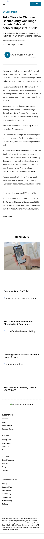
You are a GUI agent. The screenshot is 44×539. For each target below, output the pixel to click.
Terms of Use (6, 443)
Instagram (5, 467)
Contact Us (5, 446)
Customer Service (7, 429)
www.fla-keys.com (31, 209)
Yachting (5, 504)
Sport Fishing (6, 497)
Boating (4, 483)
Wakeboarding (7, 501)
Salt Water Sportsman (9, 494)
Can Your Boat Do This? (17, 291)
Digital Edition (7, 425)
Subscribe (5, 419)
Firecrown (33, 525)
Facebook (5, 463)
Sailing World (6, 490)
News (10, 217)
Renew (4, 422)
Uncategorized (10, 12)
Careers (4, 450)
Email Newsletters (8, 460)
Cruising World (7, 487)
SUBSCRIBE (35, 4)
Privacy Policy (6, 440)
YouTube (5, 470)
